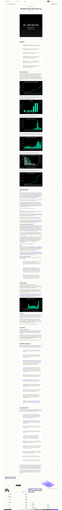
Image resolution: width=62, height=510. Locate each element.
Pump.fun (28, 367)
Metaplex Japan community (34, 380)
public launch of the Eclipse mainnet (31, 246)
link (22, 472)
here (33, 208)
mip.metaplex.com (36, 468)
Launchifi (24, 459)
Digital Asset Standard (36, 195)
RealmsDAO (24, 389)
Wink (23, 394)
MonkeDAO (24, 420)
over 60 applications (33, 315)
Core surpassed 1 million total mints (25, 211)
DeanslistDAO (39, 314)
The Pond (24, 435)
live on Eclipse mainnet (38, 217)
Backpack (35, 203)
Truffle (24, 374)
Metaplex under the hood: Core (27, 261)
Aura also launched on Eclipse (24, 202)
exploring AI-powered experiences (32, 416)
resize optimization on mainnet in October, (31, 225)
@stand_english (25, 380)
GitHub (40, 467)
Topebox (39, 330)
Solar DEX (24, 451)
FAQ (24, 243)
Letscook (31, 451)
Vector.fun (24, 367)
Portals (24, 414)
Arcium (24, 360)
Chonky (36, 414)
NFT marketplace (36, 401)
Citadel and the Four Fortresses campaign (35, 360)
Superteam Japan (28, 330)
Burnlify (28, 354)
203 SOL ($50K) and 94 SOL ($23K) (33, 437)
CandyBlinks (24, 445)
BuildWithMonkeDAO (26, 384)
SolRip (32, 354)
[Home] (9, 1)
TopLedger (26, 470)
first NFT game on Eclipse (33, 400)
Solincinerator (25, 354)
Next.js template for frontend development (29, 267)
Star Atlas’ (24, 426)
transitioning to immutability (26, 227)
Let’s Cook (24, 400)
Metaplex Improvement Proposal (26, 468)
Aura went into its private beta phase (32, 192)
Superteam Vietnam (22, 330)
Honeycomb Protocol (34, 330)
